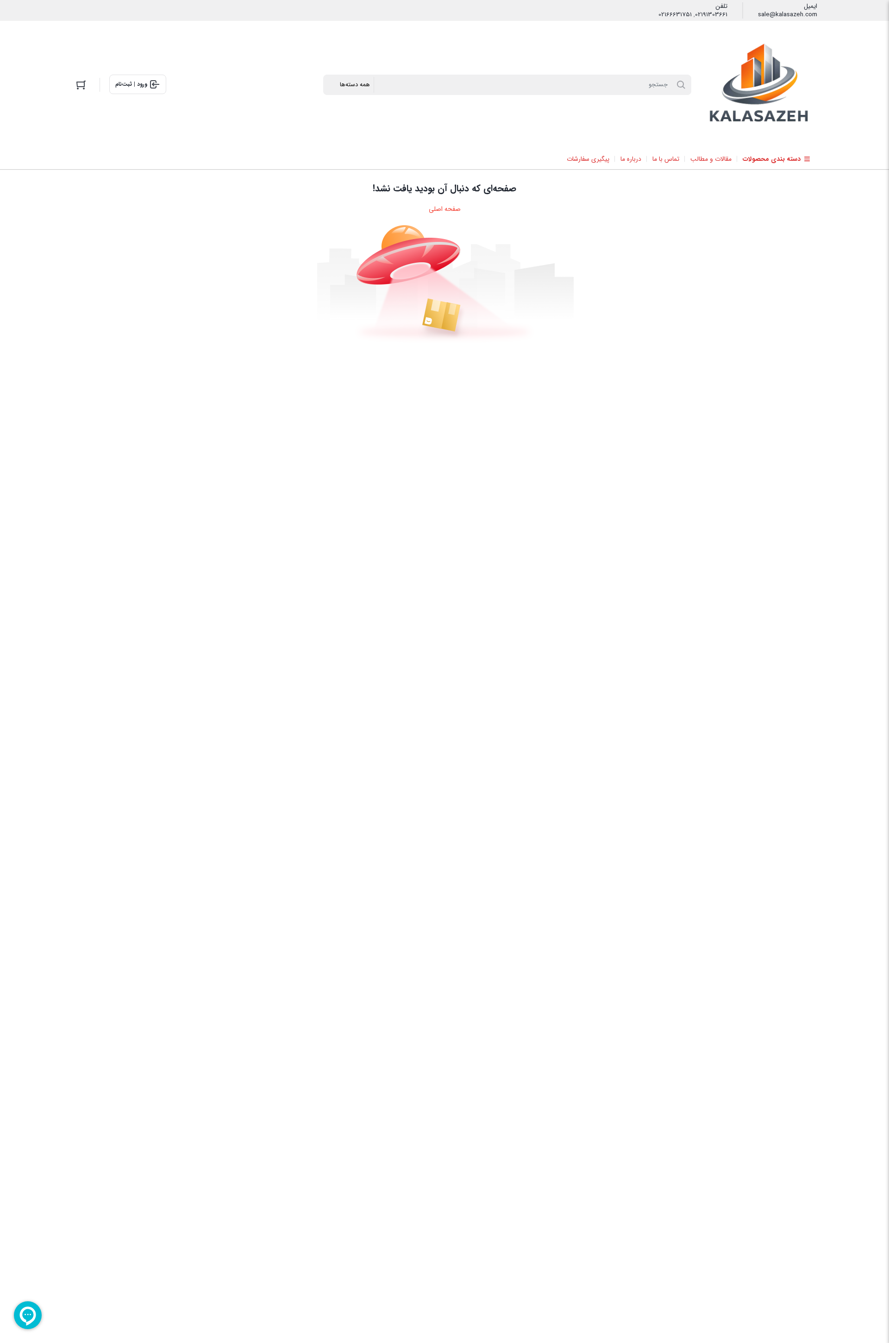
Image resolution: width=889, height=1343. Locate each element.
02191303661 (711, 15)
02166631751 (675, 15)
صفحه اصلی (445, 209)
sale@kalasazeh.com (787, 15)
